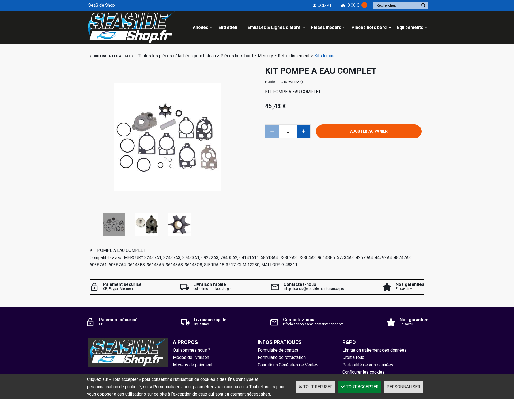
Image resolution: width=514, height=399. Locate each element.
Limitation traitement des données (374, 350)
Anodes (200, 27)
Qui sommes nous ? (191, 350)
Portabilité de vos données (367, 364)
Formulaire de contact (278, 350)
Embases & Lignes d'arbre (274, 27)
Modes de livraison (191, 357)
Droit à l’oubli (354, 357)
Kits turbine (325, 55)
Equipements (410, 27)
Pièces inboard (326, 27)
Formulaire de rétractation (282, 357)
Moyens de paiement (193, 364)
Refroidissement (293, 55)
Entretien (227, 27)
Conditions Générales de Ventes (288, 364)
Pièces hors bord (369, 27)
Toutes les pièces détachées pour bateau (177, 55)
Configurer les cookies (363, 372)
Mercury (265, 55)
